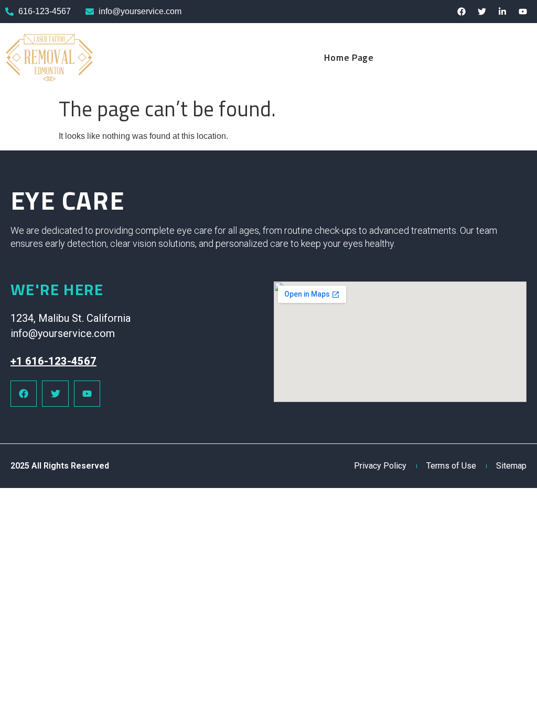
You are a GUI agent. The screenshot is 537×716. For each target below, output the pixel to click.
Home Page (348, 57)
